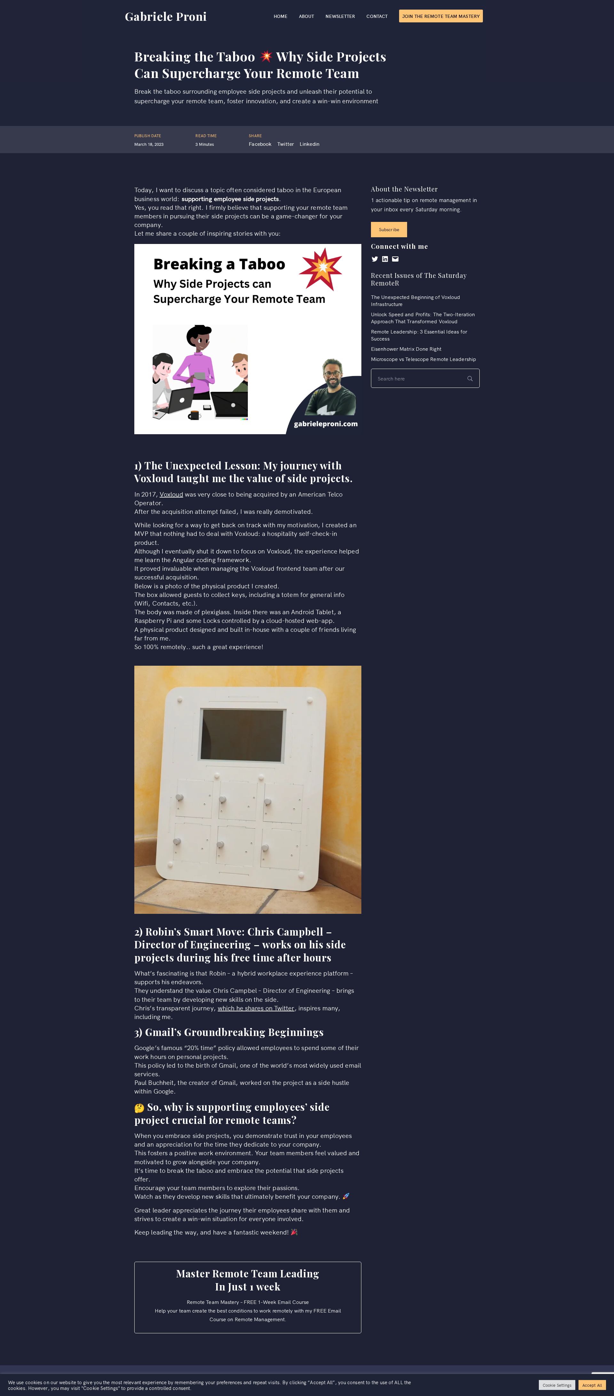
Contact (377, 16)
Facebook (260, 143)
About (306, 16)
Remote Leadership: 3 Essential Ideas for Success (419, 335)
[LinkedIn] (385, 260)
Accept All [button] (592, 1385)
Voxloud (171, 493)
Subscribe (389, 229)
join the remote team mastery (441, 16)
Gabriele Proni (166, 16)
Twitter (285, 143)
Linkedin (309, 143)
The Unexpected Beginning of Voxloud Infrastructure (415, 300)
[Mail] (395, 260)
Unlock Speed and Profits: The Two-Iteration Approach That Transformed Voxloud (423, 317)
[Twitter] (375, 260)
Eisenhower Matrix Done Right (406, 348)
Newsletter (340, 16)
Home (280, 16)
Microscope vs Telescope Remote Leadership (423, 358)
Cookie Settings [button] (557, 1385)
